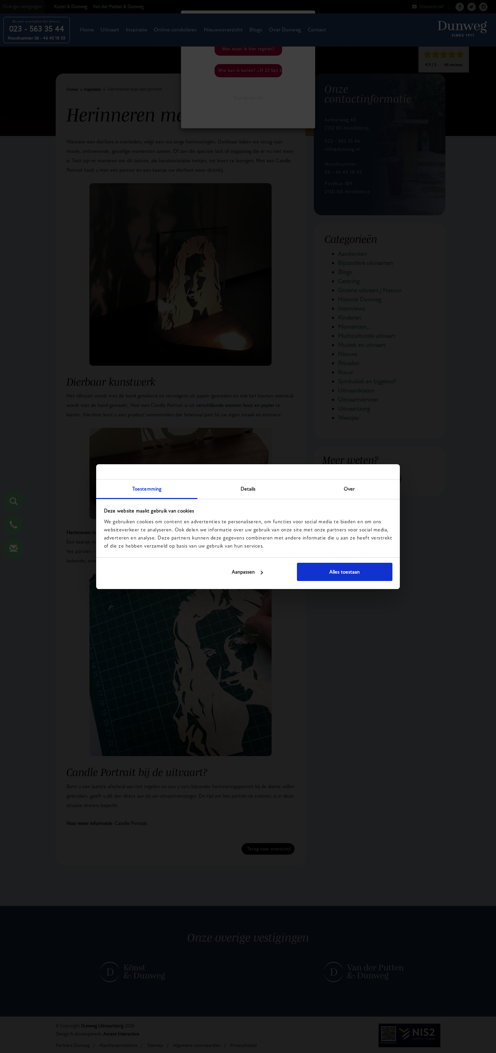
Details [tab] (248, 489)
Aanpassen (243, 572)
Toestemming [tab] (146, 489)
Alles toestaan (344, 572)
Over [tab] (349, 489)
